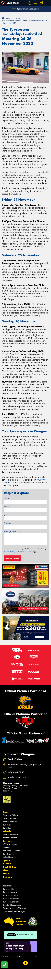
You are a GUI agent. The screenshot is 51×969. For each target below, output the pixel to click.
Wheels (7, 831)
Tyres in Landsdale (10, 895)
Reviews (7, 877)
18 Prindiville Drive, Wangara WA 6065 (25, 766)
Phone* (7, 506)
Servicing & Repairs (11, 850)
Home (7, 18)
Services (7, 841)
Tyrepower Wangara (27, 8)
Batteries (6, 847)
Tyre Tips (7, 828)
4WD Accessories (10, 844)
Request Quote (12, 558)
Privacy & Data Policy (17, 957)
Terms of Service (26, 552)
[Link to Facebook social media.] (25, 963)
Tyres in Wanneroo (11, 898)
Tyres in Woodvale (11, 902)
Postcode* (8, 523)
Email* (7, 515)
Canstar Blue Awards (12, 905)
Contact (7, 863)
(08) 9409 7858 (16, 772)
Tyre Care (7, 825)
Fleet (5, 870)
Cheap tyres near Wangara (14, 911)
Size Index (7, 885)
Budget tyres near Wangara (14, 908)
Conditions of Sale (32, 957)
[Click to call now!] (29, 3)
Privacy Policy (9, 552)
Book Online (9, 867)
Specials (7, 860)
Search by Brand (10, 821)
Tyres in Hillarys (9, 889)
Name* (7, 498)
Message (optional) (12, 531)
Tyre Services (8, 854)
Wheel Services (9, 857)
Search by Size (9, 818)
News (6, 873)
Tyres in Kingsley (10, 892)
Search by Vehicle (10, 815)
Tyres (5, 812)
